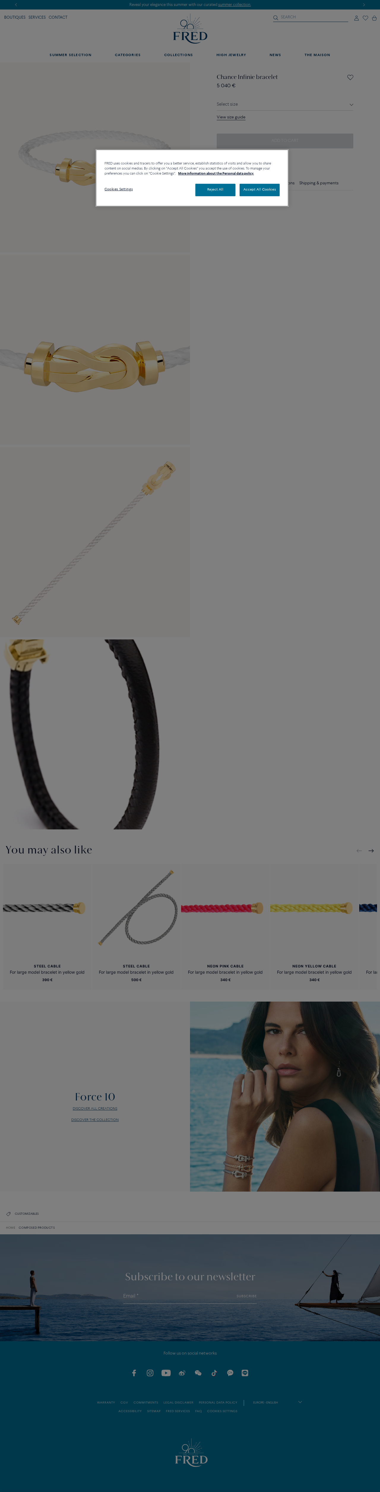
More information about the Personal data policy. (216, 173)
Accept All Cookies (259, 189)
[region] (192, 178)
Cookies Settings (118, 189)
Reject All (215, 189)
